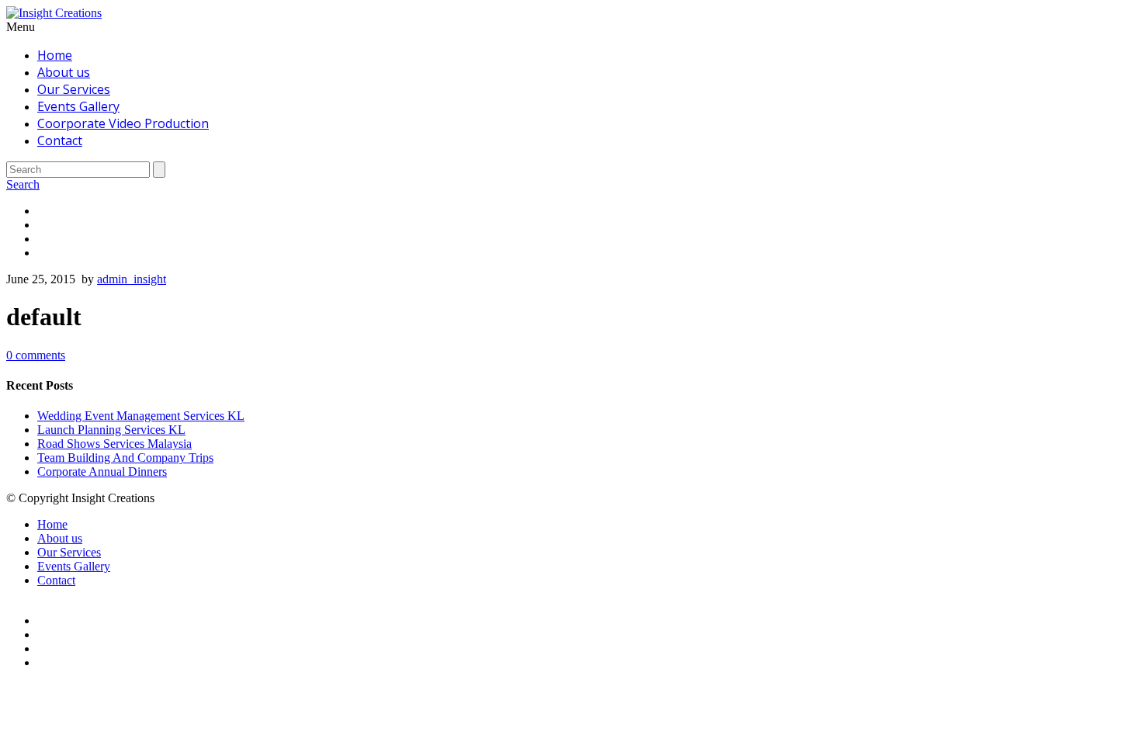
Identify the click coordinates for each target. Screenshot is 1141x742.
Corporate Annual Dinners (102, 471)
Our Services (73, 89)
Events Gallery (78, 106)
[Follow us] (586, 253)
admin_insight (131, 279)
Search (23, 184)
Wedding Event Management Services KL (140, 415)
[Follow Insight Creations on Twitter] (586, 225)
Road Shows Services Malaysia (114, 443)
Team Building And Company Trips (125, 457)
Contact (59, 140)
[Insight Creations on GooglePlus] (586, 239)
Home (54, 55)
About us (63, 72)
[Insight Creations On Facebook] (586, 211)
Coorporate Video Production (123, 123)
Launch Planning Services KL (111, 429)
